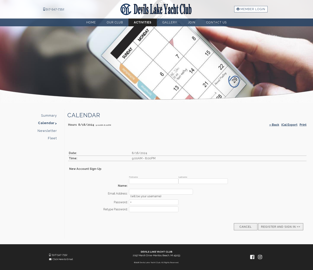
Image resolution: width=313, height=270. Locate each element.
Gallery (169, 22)
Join (191, 22)
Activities (142, 22)
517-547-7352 (54, 9)
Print (303, 124)
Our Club (115, 22)
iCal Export (289, 124)
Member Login (252, 9)
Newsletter (47, 131)
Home (91, 22)
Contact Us (216, 22)
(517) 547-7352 (59, 254)
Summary (49, 115)
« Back (274, 124)
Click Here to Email (62, 259)
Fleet (52, 138)
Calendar (46, 123)
